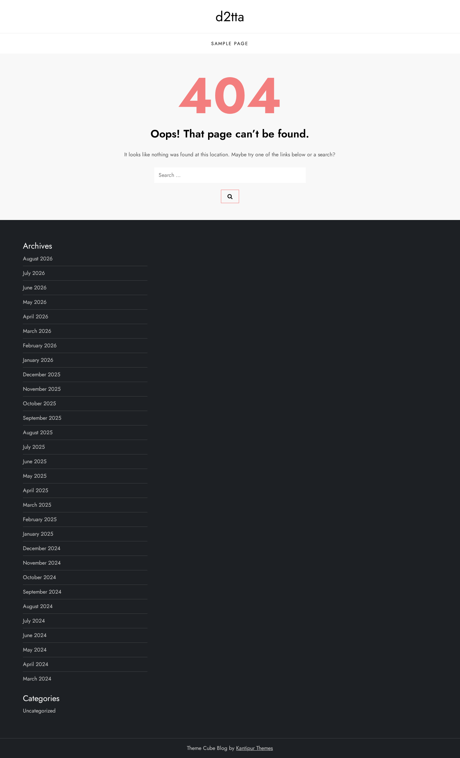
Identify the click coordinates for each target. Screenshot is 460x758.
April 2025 (35, 490)
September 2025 (42, 418)
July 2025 (34, 447)
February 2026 (40, 345)
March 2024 (37, 679)
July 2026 (34, 273)
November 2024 (42, 563)
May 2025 (34, 476)
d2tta (230, 16)
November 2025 (42, 389)
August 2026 (38, 258)
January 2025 (38, 534)
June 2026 (34, 287)
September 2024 (42, 592)
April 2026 (35, 316)
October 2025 (39, 403)
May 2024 (34, 650)
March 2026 (37, 331)
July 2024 (34, 621)
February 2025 (40, 519)
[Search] (230, 196)
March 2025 (37, 505)
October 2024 (39, 577)
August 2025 (38, 432)
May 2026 (34, 302)
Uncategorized (39, 711)
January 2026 (38, 360)
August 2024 (38, 606)
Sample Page (230, 43)
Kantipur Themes (254, 748)
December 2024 (41, 548)
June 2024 (34, 635)
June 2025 (34, 461)
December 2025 (41, 374)
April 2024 (35, 664)
